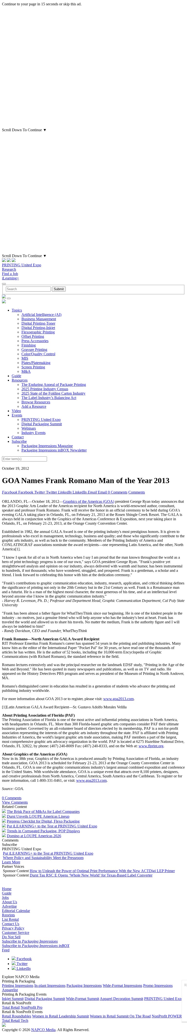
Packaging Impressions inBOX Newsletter (54, 450)
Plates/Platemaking (35, 363)
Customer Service (15, 932)
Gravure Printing (34, 350)
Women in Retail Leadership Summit (60, 1016)
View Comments (15, 802)
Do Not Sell (11, 937)
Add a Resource (33, 406)
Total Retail (11, 1007)
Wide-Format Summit (82, 999)
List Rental (10, 919)
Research (9, 269)
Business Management (38, 319)
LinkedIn (23, 968)
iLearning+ (10, 278)
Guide (16, 376)
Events (17, 415)
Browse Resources (35, 402)
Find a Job (10, 274)
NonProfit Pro (31, 1007)
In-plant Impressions (49, 985)
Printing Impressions (17, 985)
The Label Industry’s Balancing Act (48, 398)
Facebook (24, 959)
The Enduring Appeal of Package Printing (53, 384)
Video (16, 411)
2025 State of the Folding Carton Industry (53, 393)
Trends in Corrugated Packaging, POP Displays (43, 831)
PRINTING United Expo (21, 265)
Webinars (28, 428)
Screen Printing (33, 367)
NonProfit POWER (167, 1016)
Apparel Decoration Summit (121, 999)
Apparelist (10, 990)
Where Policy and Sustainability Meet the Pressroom (43, 858)
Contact (18, 437)
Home (6, 889)
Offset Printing (32, 336)
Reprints (8, 915)
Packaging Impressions (84, 985)
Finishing (28, 345)
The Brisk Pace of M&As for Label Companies (43, 811)
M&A (26, 371)
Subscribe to (30, 941)
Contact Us (10, 924)
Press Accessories (34, 341)
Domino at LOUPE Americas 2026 (34, 836)
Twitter (22, 964)
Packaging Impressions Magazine (47, 446)
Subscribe (19, 441)
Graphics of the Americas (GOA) (88, 501)
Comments (136, 492)
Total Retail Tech (15, 1020)
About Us (9, 902)
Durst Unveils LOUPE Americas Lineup (38, 816)
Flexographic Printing (38, 332)
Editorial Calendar (16, 911)
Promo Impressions (158, 985)
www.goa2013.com (118, 699)
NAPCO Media (43, 1030)
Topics (17, 310)
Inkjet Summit (13, 999)
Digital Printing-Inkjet (38, 328)
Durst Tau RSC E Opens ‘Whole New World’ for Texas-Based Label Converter (91, 875)
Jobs (5, 897)
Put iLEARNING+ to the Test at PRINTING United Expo (52, 826)
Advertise (9, 906)
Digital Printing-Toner (38, 323)
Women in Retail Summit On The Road (120, 1016)
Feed (5, 950)
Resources (20, 380)
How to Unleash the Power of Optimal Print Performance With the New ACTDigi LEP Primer (102, 871)
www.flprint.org (151, 746)
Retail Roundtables (16, 1016)
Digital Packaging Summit (41, 424)
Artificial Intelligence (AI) (41, 315)
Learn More (11, 862)
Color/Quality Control (38, 354)
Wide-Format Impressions (122, 985)
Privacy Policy (13, 928)
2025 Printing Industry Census (44, 389)
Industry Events (33, 433)
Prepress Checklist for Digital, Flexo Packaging (43, 821)
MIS (24, 358)
